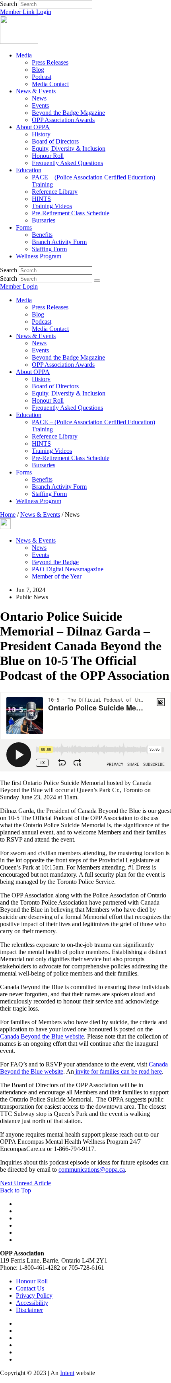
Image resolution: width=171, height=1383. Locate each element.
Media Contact (50, 84)
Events (40, 105)
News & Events (36, 91)
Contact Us (30, 1288)
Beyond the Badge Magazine (68, 112)
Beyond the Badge (55, 562)
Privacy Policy (34, 1295)
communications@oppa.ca (91, 1169)
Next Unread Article (25, 1183)
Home (8, 514)
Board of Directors (55, 141)
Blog (38, 69)
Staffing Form (49, 249)
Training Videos (52, 206)
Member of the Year (57, 576)
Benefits (42, 234)
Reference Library (55, 191)
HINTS (41, 198)
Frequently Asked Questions (67, 162)
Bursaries (43, 220)
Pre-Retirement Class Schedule (70, 213)
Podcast (41, 76)
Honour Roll (48, 155)
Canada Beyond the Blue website (42, 1036)
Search (8, 3)
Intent (67, 1372)
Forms (24, 227)
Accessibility (32, 1302)
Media (24, 55)
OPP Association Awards (63, 119)
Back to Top (15, 1190)
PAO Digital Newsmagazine (67, 569)
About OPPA (33, 127)
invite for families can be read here (118, 1071)
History (41, 134)
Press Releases (50, 62)
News (39, 98)
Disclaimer (29, 1309)
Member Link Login (25, 11)
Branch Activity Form (59, 241)
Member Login (19, 286)
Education (28, 170)
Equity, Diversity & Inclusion (68, 148)
